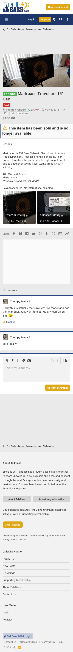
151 (5, 113)
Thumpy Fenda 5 (16, 109)
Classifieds (9, 572)
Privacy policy (47, 641)
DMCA (7, 647)
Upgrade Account (58, 7)
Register (7, 619)
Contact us (9, 594)
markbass (23, 113)
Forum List (9, 558)
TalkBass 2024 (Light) (19, 636)
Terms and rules (27, 641)
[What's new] (54, 19)
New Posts (9, 565)
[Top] (14, 647)
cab (13, 113)
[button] (6, 19)
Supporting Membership (17, 580)
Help (60, 641)
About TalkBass (12, 587)
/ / (32, 109)
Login (6, 612)
